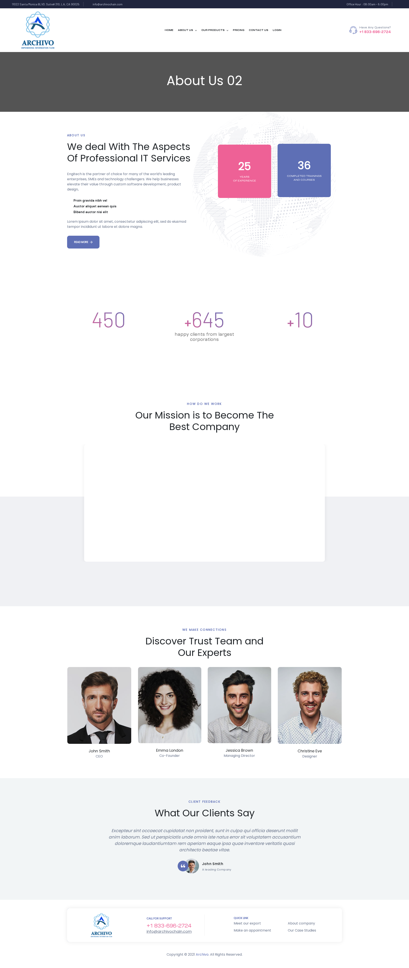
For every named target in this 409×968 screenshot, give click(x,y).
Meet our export (247, 923)
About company (301, 923)
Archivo (202, 954)
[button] (83, 242)
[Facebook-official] (398, 4)
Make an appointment (252, 930)
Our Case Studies (302, 930)
